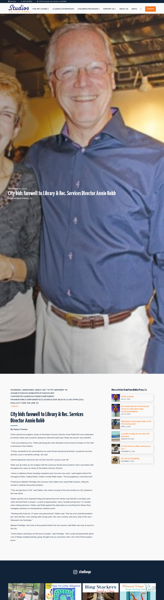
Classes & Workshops (63, 9)
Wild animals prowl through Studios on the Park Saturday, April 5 (136, 422)
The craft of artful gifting (130, 459)
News (134, 9)
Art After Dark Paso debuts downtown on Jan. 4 (136, 447)
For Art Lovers (40, 9)
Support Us (108, 9)
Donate (150, 9)
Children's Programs (88, 9)
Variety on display (127, 397)
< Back (14, 406)
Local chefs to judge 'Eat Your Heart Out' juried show (135, 435)
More (142, 9)
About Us (123, 9)
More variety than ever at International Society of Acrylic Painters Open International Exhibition (135, 409)
